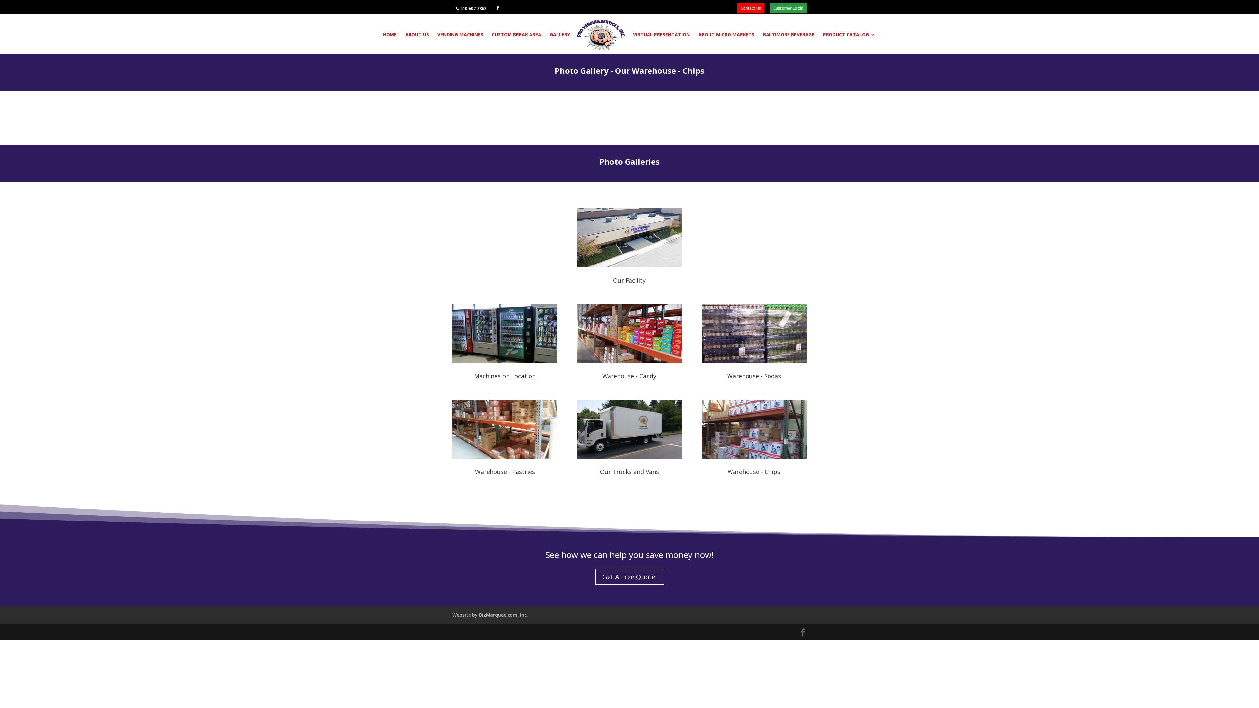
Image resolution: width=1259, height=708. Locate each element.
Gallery (560, 35)
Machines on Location (505, 376)
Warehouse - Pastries (505, 472)
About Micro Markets (726, 35)
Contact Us (751, 8)
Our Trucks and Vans (629, 472)
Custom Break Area (516, 35)
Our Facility (629, 280)
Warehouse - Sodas (754, 376)
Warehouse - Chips (754, 472)
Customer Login (788, 8)
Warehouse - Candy (629, 376)
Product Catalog (846, 35)
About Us (417, 35)
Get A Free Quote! (629, 576)
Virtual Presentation (661, 35)
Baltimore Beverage (788, 35)
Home (390, 35)
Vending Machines (460, 35)
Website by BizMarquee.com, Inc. (490, 615)
